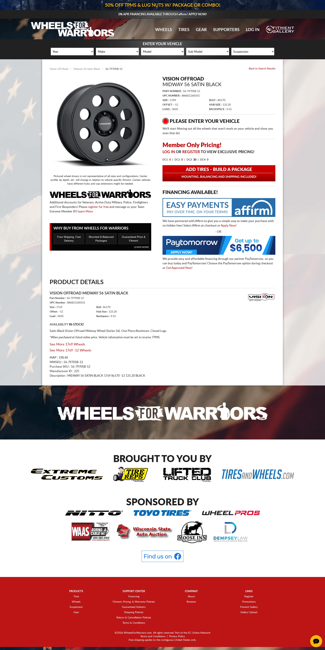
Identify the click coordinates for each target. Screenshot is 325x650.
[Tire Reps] (130, 474)
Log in (168, 152)
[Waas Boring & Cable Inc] (91, 531)
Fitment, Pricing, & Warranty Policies (134, 602)
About (191, 596)
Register (191, 152)
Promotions (249, 602)
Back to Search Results (262, 68)
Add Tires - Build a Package (219, 172)
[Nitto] (94, 512)
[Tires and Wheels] (258, 474)
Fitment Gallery (249, 607)
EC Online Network (199, 633)
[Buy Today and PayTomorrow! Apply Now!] (218, 246)
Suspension (76, 607)
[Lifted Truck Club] (187, 474)
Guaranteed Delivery (134, 607)
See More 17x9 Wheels (67, 344)
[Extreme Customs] (67, 474)
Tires (183, 30)
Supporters (226, 30)
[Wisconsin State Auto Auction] (144, 531)
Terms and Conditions (152, 636)
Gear (201, 30)
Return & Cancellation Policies (133, 617)
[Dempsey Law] (231, 531)
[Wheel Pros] (231, 512)
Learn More (85, 211)
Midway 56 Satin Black (87, 69)
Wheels (163, 30)
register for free (98, 206)
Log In (253, 30)
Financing (133, 596)
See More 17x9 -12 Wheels (70, 350)
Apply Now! (228, 225)
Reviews (191, 602)
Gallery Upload (248, 612)
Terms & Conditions (133, 623)
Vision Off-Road (59, 69)
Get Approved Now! (179, 267)
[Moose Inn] (192, 531)
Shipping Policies (133, 612)
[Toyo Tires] (162, 512)
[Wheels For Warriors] (162, 412)
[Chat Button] (316, 641)
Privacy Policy (177, 636)
